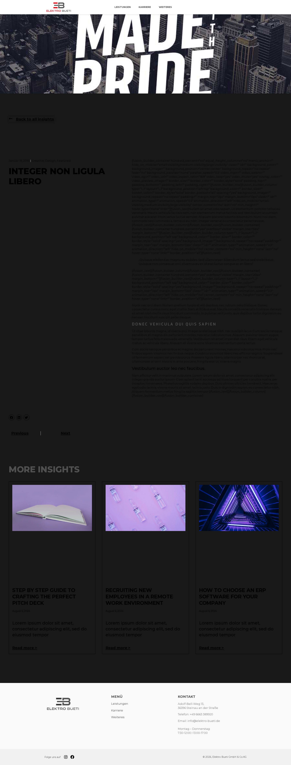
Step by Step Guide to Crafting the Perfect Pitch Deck (44, 596)
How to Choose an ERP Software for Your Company (232, 596)
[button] (11, 417)
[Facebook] (72, 757)
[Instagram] (66, 757)
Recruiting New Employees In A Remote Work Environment (139, 596)
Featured (64, 160)
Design (50, 160)
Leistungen (123, 7)
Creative (38, 160)
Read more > (24, 648)
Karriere (145, 7)
